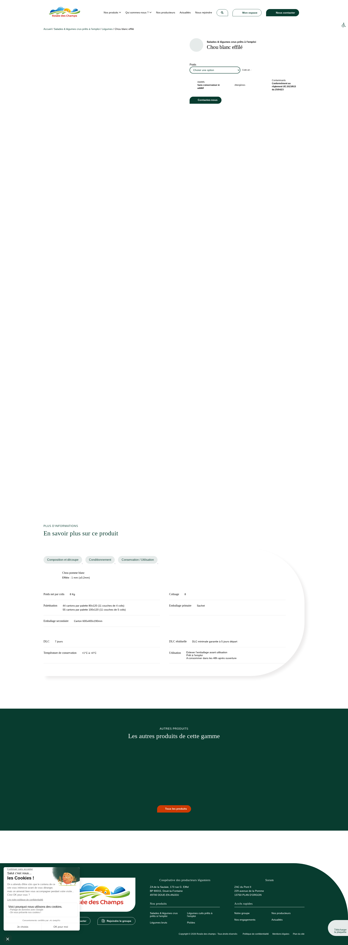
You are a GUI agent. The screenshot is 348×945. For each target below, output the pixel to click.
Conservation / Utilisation (138, 559)
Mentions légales (280, 934)
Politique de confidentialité (256, 934)
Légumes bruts (158, 922)
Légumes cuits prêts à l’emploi (199, 914)
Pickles (191, 922)
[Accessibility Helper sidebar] (343, 25)
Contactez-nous (208, 99)
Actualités (277, 919)
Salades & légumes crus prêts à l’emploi (164, 914)
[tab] (63, 560)
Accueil (48, 29)
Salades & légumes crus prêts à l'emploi (77, 29)
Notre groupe (242, 913)
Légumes (107, 29)
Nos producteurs (281, 913)
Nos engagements (244, 919)
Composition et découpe (62, 559)
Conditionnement (100, 559)
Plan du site (298, 934)
